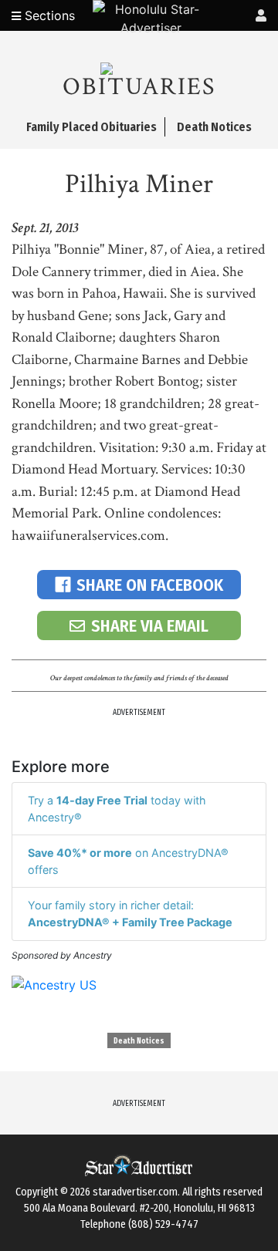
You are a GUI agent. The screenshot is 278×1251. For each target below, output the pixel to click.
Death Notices (139, 1041)
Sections (48, 15)
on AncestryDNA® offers (128, 861)
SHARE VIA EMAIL (149, 625)
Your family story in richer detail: (130, 914)
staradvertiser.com (135, 1192)
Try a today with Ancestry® (117, 809)
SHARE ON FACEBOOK (149, 585)
